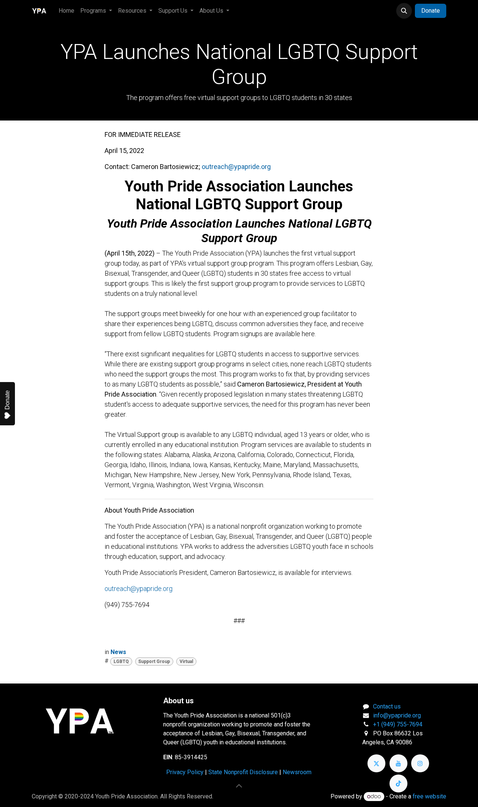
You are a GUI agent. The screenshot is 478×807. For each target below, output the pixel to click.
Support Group (154, 661)
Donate (430, 10)
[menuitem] (66, 10)
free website (429, 796)
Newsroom (297, 772)
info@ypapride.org (397, 715)
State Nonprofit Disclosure (243, 772)
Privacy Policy (185, 772)
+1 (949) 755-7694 (397, 724)
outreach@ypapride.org (139, 588)
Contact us (387, 706)
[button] (404, 11)
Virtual (186, 661)
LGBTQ (121, 661)
